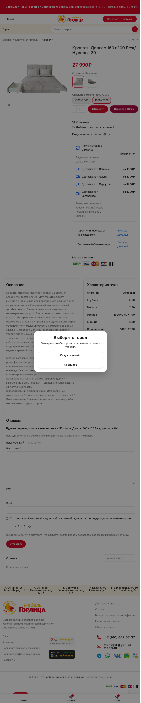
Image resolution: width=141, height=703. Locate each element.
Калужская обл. (70, 355)
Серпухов (70, 364)
